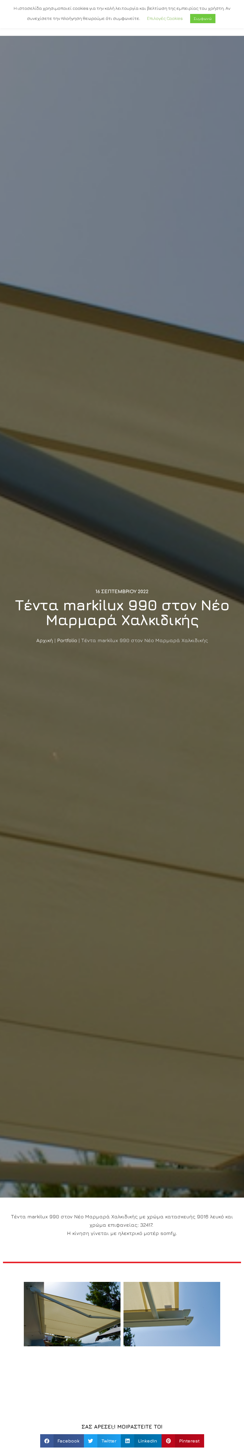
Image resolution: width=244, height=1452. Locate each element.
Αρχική (44, 640)
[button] (62, 1441)
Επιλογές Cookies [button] (165, 18)
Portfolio (67, 640)
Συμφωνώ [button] (203, 18)
